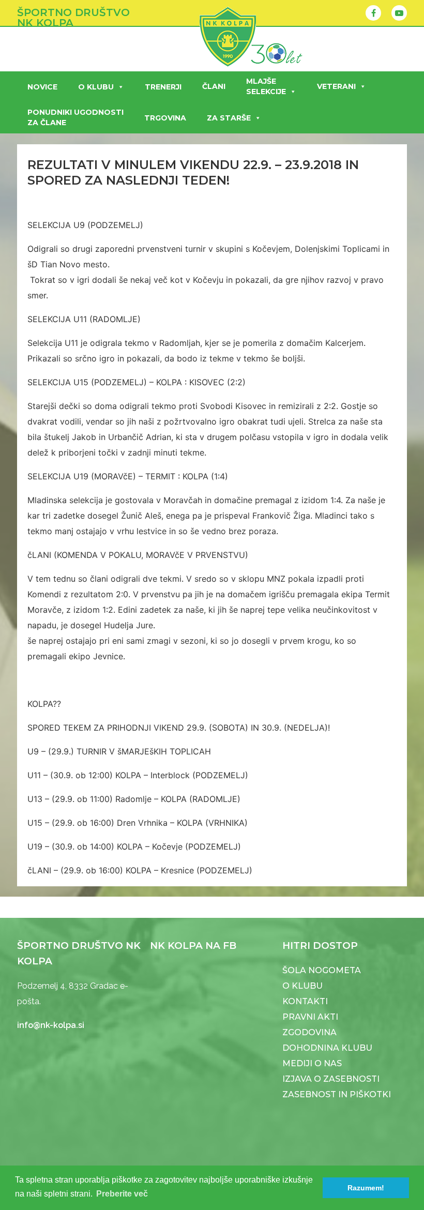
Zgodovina (309, 1032)
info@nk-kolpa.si (50, 1025)
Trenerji (163, 87)
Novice (42, 87)
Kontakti (305, 1001)
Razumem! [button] (365, 1188)
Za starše (229, 118)
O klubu (96, 87)
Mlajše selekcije (266, 86)
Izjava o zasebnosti (331, 1079)
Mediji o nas (312, 1063)
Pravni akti (310, 1017)
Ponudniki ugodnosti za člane (75, 117)
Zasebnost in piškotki (336, 1094)
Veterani (336, 86)
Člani (213, 86)
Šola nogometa (321, 970)
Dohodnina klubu (327, 1048)
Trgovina (165, 118)
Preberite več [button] (122, 1193)
